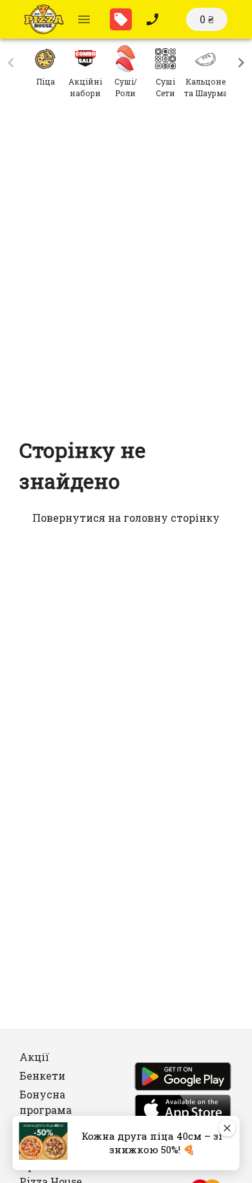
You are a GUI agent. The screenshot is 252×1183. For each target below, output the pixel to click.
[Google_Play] (182, 1078)
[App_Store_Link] (182, 1111)
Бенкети (42, 1075)
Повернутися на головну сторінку (126, 517)
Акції (34, 1057)
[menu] (84, 19)
